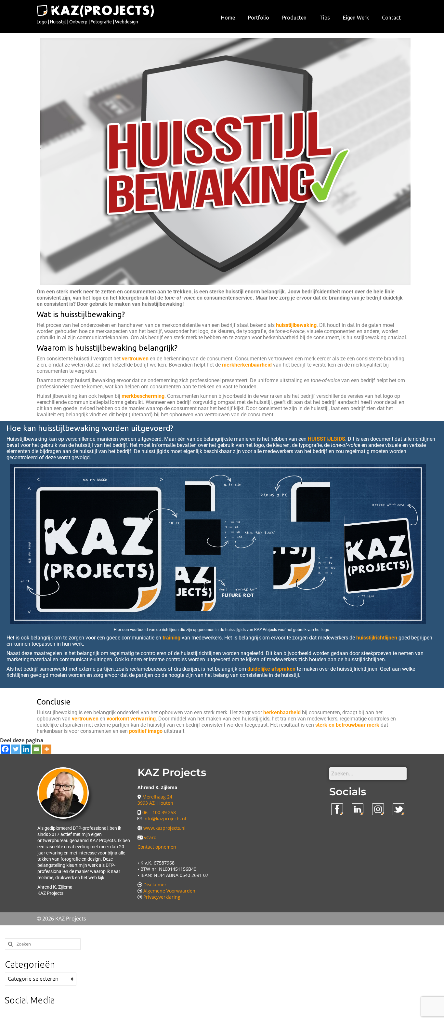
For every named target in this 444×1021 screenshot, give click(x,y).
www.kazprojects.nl (164, 828)
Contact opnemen (156, 847)
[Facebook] (5, 749)
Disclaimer (154, 884)
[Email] (36, 749)
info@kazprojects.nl (164, 818)
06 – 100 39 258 (159, 812)
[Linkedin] (26, 749)
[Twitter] (15, 749)
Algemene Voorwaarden (169, 891)
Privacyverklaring (161, 897)
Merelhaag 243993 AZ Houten (155, 800)
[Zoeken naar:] (43, 944)
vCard (150, 837)
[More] (46, 749)
